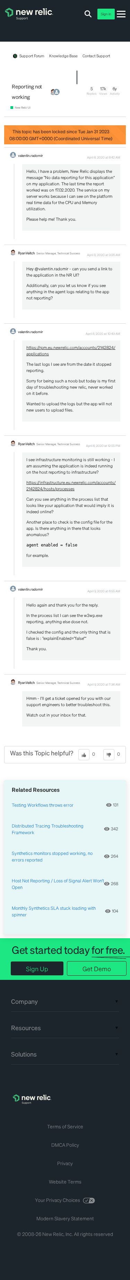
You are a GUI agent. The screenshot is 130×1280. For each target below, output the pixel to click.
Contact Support (96, 55)
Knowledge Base (63, 55)
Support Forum (31, 55)
